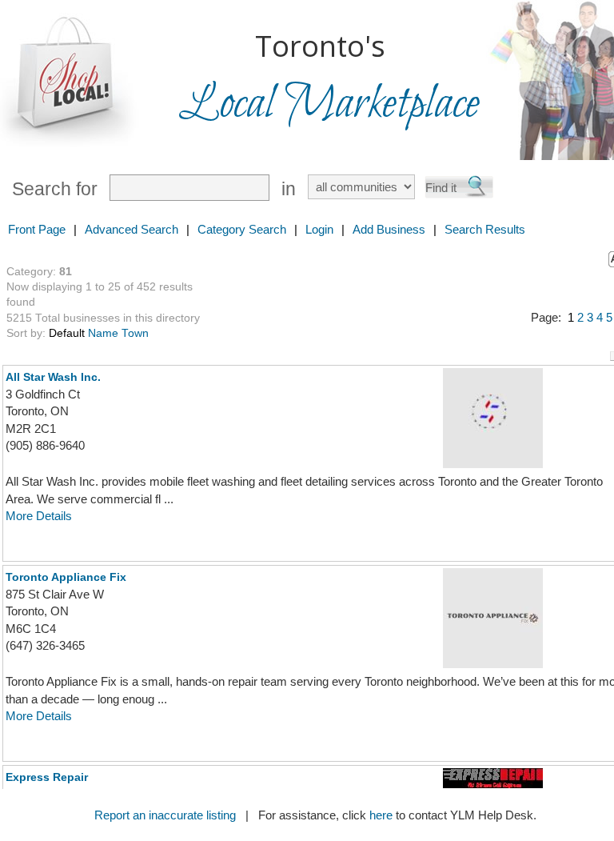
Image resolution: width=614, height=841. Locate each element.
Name (103, 333)
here (381, 815)
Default (67, 333)
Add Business (389, 229)
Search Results (485, 229)
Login (319, 229)
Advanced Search (131, 229)
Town (135, 333)
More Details (39, 516)
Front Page (37, 229)
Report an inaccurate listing (165, 815)
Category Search (241, 229)
